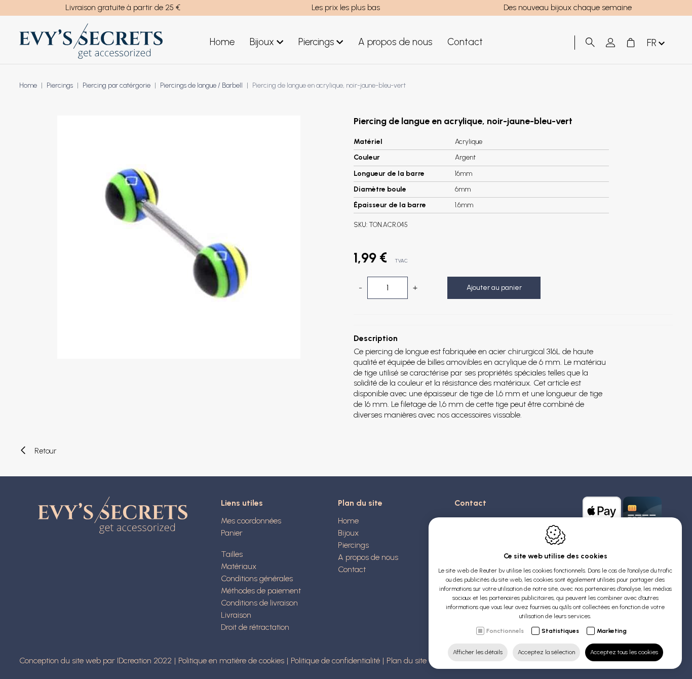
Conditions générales (257, 578)
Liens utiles (242, 503)
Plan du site (360, 503)
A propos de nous (395, 42)
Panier (232, 533)
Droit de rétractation (255, 627)
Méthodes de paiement (261, 590)
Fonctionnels (505, 630)
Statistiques (560, 630)
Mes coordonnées (251, 520)
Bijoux (262, 42)
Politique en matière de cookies (231, 660)
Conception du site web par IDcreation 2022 (95, 660)
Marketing (612, 630)
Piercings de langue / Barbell (201, 85)
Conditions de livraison (259, 603)
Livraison (236, 615)
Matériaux (238, 566)
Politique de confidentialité (335, 660)
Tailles (232, 554)
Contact (465, 42)
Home (222, 42)
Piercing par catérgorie (116, 85)
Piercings (316, 42)
